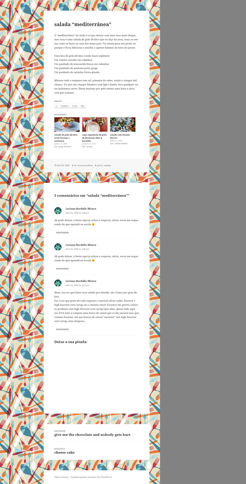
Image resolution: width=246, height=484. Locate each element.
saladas (107, 165)
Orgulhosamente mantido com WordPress (91, 477)
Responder (62, 232)
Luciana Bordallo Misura (81, 208)
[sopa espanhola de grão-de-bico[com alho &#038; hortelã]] (94, 124)
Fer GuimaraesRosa (83, 165)
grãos (100, 165)
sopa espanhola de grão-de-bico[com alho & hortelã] (94, 137)
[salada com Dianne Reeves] (122, 124)
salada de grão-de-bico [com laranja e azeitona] (66, 137)
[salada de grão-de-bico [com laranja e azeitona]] (67, 124)
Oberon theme (61, 477)
